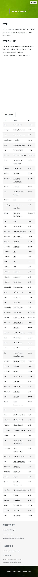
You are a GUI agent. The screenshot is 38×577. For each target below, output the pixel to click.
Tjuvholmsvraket (19, 456)
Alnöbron (17, 381)
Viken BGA (17, 297)
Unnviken (17, 348)
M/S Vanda (17, 510)
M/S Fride (17, 466)
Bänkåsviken (18, 376)
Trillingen (17, 472)
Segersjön (17, 241)
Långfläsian (17, 515)
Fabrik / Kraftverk (19, 317)
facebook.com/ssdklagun (16, 538)
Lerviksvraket (18, 226)
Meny (34, 2)
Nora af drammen (19, 430)
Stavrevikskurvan (19, 361)
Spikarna (16, 328)
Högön (16, 477)
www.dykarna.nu (15, 551)
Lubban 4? (17, 277)
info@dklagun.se (12, 530)
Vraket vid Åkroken (20, 231)
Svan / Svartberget (19, 135)
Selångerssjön (18, 236)
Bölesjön (16, 187)
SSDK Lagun (19, 11)
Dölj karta (9, 115)
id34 (15, 262)
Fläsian (16, 371)
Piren (15, 221)
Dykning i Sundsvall (23, 32)
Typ (29, 120)
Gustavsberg (18, 386)
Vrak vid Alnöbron (19, 461)
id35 (15, 267)
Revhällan (17, 500)
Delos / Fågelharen (19, 130)
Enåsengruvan (18, 292)
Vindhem (16, 396)
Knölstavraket (18, 307)
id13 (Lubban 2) (18, 420)
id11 (15, 257)
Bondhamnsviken (19, 145)
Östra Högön (18, 505)
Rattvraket (17, 302)
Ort (5, 120)
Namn (15, 120)
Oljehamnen (17, 168)
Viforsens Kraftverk (20, 155)
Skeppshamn (18, 343)
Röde (15, 410)
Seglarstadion (18, 322)
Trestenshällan (18, 150)
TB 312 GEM (17, 282)
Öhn (15, 200)
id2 (14, 251)
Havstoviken (17, 338)
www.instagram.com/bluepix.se (12, 562)
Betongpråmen (18, 287)
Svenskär (16, 140)
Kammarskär (18, 125)
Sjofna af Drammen (20, 490)
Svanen (16, 495)
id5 (14, 435)
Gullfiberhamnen (19, 333)
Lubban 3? (17, 272)
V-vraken (16, 391)
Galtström (17, 366)
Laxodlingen (17, 312)
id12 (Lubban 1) (18, 425)
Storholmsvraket (19, 415)
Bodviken (17, 173)
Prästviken (17, 246)
